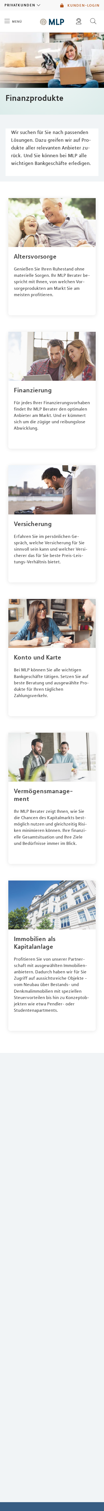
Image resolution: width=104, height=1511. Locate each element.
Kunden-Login (83, 5)
